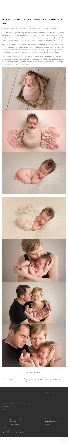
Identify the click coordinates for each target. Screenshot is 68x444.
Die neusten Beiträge (44, 28)
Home (5, 418)
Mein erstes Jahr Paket (49, 419)
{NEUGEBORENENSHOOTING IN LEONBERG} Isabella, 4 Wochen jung (33, 379)
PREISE (32, 418)
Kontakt (6, 428)
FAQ (45, 418)
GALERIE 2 (8, 431)
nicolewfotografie (9, 28)
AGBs (61, 418)
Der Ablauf (47, 424)
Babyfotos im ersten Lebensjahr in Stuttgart (19, 423)
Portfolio (11, 418)
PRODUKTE (39, 418)
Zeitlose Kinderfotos (14, 424)
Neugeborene (54, 28)
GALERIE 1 (8, 429)
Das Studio (47, 423)
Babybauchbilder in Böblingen (16, 419)
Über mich (47, 426)
